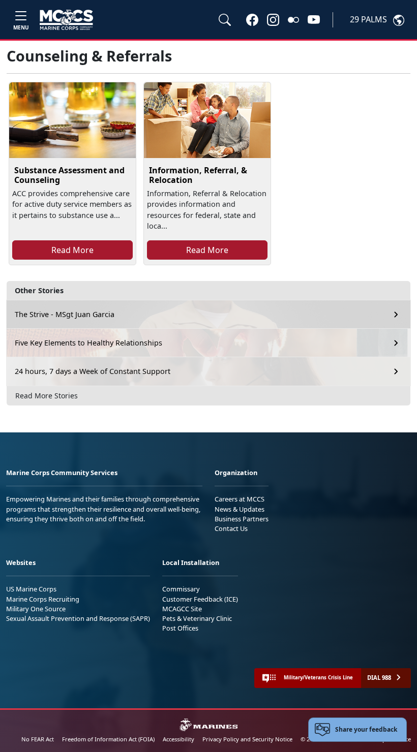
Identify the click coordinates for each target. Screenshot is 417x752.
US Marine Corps (31, 588)
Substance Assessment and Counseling (69, 175)
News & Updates (239, 509)
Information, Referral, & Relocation (198, 175)
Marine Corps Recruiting (42, 599)
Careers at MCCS (239, 499)
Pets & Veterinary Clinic (197, 618)
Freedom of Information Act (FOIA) (108, 739)
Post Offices (180, 628)
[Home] (66, 20)
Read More (72, 250)
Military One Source (36, 608)
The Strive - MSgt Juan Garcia (64, 314)
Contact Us (231, 528)
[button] (252, 19)
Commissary (181, 588)
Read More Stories (46, 395)
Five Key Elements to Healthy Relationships (88, 343)
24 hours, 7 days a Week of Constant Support (92, 371)
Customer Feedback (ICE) (200, 599)
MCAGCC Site (182, 608)
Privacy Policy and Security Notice (247, 739)
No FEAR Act (37, 739)
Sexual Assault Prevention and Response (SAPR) (78, 618)
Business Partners (242, 518)
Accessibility (178, 739)
